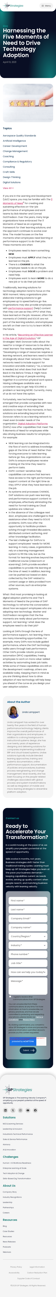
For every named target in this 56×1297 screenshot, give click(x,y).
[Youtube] (27, 1110)
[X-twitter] (13, 1110)
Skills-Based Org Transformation (17, 1178)
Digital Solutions (12, 182)
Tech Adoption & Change (13, 1173)
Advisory (6, 1144)
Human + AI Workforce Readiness (17, 1163)
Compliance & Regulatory (17, 161)
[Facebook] (35, 1110)
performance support (20, 308)
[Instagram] (20, 1110)
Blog (5, 26)
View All (7, 188)
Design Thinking (11, 177)
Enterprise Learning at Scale (14, 1168)
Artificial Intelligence (14, 140)
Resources (7, 1236)
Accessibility (14, 1272)
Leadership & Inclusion (12, 1129)
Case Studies (8, 1231)
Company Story (10, 1192)
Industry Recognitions (12, 1197)
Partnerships (8, 1207)
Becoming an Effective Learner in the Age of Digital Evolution (28, 336)
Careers (6, 1212)
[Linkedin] (5, 1110)
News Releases (9, 1241)
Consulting (9, 166)
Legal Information (37, 1267)
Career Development (15, 146)
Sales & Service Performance (15, 1139)
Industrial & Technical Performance (18, 1134)
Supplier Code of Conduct (28, 1278)
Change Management (15, 151)
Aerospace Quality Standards (19, 135)
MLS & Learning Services (13, 1123)
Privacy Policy (29, 1019)
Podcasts (7, 1247)
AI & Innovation (9, 1149)
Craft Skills (9, 172)
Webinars (7, 1252)
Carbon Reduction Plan (37, 1272)
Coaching (8, 156)
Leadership (7, 1202)
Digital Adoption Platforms (33, 423)
